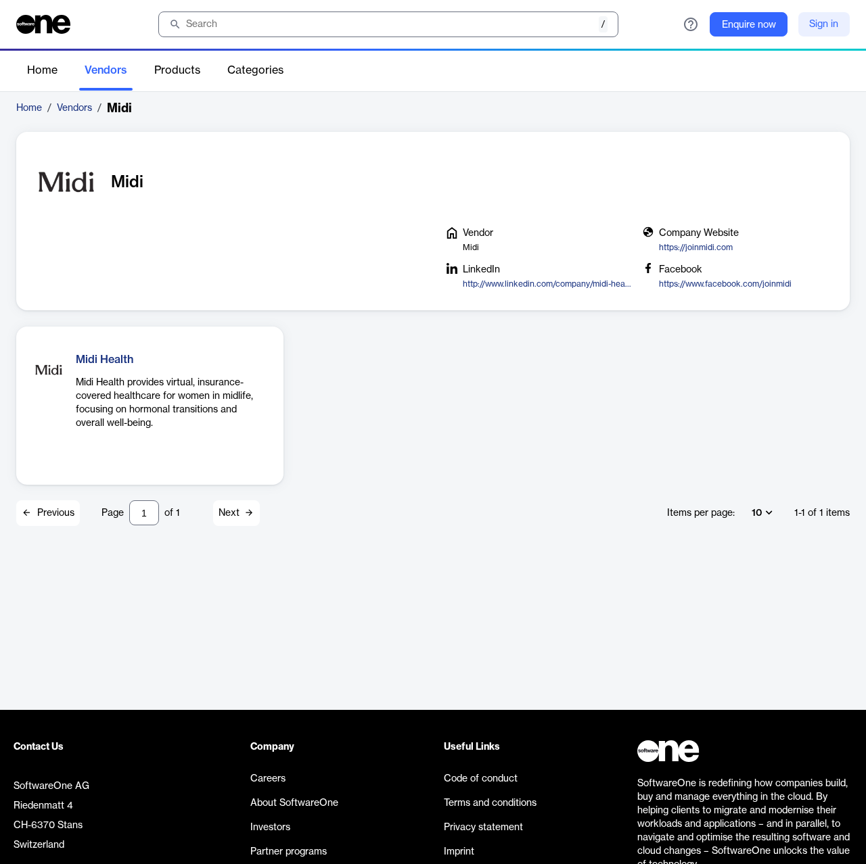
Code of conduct (481, 779)
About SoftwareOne (294, 803)
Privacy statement (483, 827)
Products (177, 70)
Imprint (459, 852)
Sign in (823, 24)
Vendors (106, 70)
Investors (270, 827)
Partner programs (288, 852)
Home (42, 70)
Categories (255, 70)
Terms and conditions (490, 803)
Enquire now (749, 25)
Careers (268, 779)
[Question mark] (690, 24)
